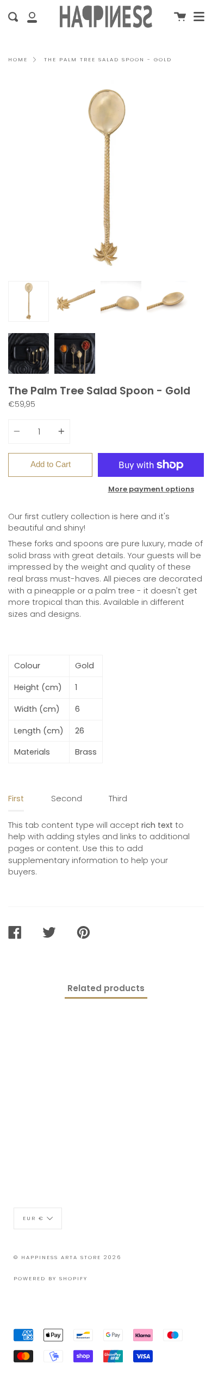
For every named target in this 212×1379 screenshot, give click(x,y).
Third (118, 798)
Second (66, 798)
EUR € (33, 1218)
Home (18, 59)
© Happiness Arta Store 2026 (67, 1257)
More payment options (151, 489)
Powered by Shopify (51, 1278)
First (16, 798)
